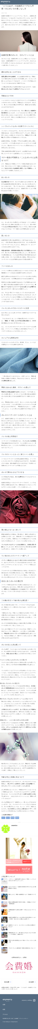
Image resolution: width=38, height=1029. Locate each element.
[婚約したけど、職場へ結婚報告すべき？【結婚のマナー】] (4, 897)
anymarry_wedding (27, 1000)
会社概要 (16, 1018)
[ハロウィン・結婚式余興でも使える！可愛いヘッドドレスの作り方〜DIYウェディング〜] (4, 881)
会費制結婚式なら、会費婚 (19, 957)
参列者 (12, 817)
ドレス (8, 817)
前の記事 (6, 982)
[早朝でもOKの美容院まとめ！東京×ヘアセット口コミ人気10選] (4, 943)
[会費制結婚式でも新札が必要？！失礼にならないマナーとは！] (4, 912)
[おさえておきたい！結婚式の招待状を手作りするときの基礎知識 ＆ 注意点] (4, 889)
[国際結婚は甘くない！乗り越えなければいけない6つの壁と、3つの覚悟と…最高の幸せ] (4, 935)
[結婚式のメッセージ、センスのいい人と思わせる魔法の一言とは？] (4, 927)
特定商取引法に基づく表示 (8, 1018)
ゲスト (3, 817)
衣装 (4, 1009)
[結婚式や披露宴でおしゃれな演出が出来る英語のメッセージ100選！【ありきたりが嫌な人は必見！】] (4, 920)
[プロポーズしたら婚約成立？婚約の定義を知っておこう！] (4, 950)
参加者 (17, 817)
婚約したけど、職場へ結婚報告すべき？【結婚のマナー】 (22, 894)
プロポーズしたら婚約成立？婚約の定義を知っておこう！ (22, 948)
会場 (4, 1004)
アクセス (5, 1014)
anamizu (14, 825)
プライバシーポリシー (23, 1018)
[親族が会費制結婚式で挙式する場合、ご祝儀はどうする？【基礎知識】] (4, 904)
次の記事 (31, 982)
